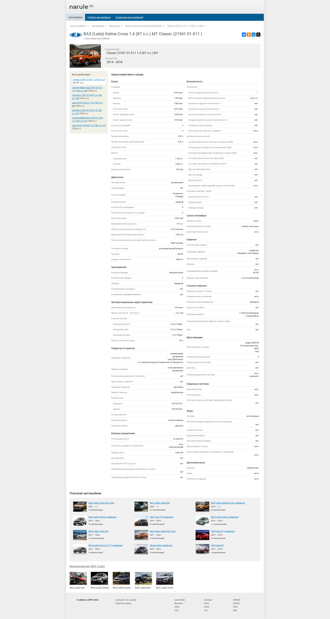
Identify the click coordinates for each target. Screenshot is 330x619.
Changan (208, 600)
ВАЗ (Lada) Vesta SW (160, 503)
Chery (206, 603)
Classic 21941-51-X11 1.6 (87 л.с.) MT (185, 26)
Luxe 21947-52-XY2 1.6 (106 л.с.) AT (89, 125)
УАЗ (176, 610)
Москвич (178, 603)
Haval (206, 607)
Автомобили (76, 17)
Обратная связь (123, 603)
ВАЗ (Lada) (115, 26)
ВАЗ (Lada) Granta (100, 587)
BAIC (235, 610)
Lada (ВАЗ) (179, 600)
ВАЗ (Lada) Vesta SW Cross (101, 503)
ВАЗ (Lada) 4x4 (77, 587)
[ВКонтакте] (244, 34)
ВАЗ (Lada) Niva (143, 587)
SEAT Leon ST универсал (161, 517)
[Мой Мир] (253, 34)
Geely (176, 607)
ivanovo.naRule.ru (78, 26)
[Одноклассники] (249, 34)
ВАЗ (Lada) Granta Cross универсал (228, 503)
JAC (206, 610)
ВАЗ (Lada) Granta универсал (103, 517)
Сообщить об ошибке (125, 600)
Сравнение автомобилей (129, 17)
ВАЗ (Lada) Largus (122, 587)
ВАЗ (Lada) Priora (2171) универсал (106, 545)
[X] (258, 34)
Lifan (235, 607)
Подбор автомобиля (99, 17)
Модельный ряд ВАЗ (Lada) (87, 566)
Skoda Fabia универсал (161, 545)
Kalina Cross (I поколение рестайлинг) (143, 26)
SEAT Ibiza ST (217, 545)
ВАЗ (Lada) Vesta (164, 587)
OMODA (236, 600)
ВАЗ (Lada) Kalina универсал (225, 517)
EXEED (236, 603)
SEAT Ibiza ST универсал (223, 531)
